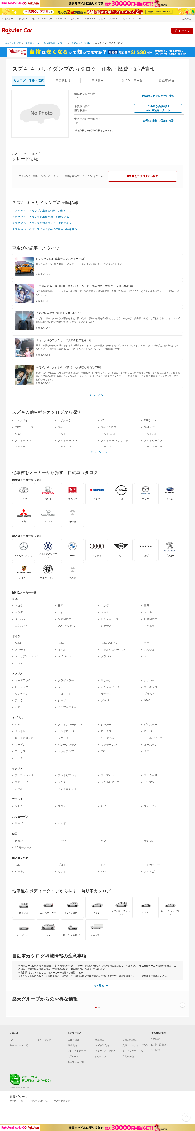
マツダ (19, 612)
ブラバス (106, 656)
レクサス (106, 625)
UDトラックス (66, 625)
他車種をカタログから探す (142, 176)
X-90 (18, 433)
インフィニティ (67, 707)
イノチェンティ (67, 788)
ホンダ (105, 605)
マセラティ (21, 782)
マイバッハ (64, 656)
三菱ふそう (21, 625)
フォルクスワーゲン (113, 649)
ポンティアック (110, 687)
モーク (19, 757)
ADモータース (23, 847)
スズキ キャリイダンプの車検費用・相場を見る (40, 216)
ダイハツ (20, 619)
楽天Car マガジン (77, 1056)
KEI (103, 420)
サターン (106, 680)
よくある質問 (44, 1040)
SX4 (60, 427)
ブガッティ (150, 806)
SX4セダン (150, 427)
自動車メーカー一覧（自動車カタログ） (45, 43)
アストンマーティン (70, 724)
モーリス (20, 751)
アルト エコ (108, 433)
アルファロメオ (24, 775)
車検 (97, 80)
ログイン (184, 30)
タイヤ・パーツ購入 (105, 1051)
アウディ (20, 649)
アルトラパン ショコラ (114, 440)
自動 (166, 80)
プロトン (63, 864)
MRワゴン (150, 420)
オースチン (150, 744)
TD (103, 864)
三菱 (146, 605)
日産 (60, 605)
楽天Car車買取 (130, 1040)
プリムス (149, 693)
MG (103, 751)
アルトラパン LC (68, 440)
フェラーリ (150, 775)
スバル (105, 612)
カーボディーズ (153, 737)
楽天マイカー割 (76, 1062)
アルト (62, 433)
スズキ (148, 612)
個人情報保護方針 (160, 1044)
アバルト (20, 788)
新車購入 (99, 1040)
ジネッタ (63, 737)
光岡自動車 (64, 619)
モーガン (20, 744)
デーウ (62, 840)
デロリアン (64, 693)
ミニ (146, 656)
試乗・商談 (73, 1040)
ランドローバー (67, 731)
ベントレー (21, 731)
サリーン (106, 693)
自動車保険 (128, 1056)
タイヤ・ (132, 80)
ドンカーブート (153, 864)
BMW (61, 642)
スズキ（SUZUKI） (81, 43)
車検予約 (72, 1045)
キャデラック (23, 680)
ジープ (62, 700)
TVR (17, 724)
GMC (147, 700)
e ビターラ (64, 420)
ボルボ (62, 823)
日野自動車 (150, 619)
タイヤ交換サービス (132, 1051)
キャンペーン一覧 (19, 1045)
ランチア (63, 782)
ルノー (105, 806)
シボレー (149, 680)
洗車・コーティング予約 (135, 1045)
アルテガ (20, 662)
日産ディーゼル (110, 619)
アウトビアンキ (67, 775)
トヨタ (19, 605)
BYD (17, 864)
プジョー (63, 806)
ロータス (106, 731)
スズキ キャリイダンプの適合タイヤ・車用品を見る (43, 223)
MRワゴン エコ (24, 427)
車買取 (63, 80)
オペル (62, 649)
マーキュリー (152, 687)
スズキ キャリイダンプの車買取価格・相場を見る (42, 210)
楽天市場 (186, 18)
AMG (18, 642)
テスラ (19, 700)
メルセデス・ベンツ (27, 656)
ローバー (149, 731)
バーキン (20, 871)
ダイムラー (150, 724)
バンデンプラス (67, 744)
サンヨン (149, 840)
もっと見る (96, 395)
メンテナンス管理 (77, 1051)
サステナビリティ (63, 1100)
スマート (149, 642)
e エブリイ (21, 420)
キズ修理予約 (102, 1045)
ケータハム (107, 737)
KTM (104, 871)
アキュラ (149, 625)
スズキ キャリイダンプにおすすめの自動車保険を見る (44, 229)
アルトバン (150, 433)
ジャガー (106, 724)
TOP (12, 1040)
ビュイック (21, 687)
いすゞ (62, 612)
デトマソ (149, 782)
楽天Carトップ (13, 43)
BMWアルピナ (109, 642)
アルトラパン (23, 440)
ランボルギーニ (110, 782)
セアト (62, 871)
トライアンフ (66, 751)
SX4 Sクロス (108, 427)
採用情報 (155, 1050)
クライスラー (66, 680)
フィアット (107, 775)
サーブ (19, 823)
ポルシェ (149, 649)
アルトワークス (153, 440)
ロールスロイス (24, 737)
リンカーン (21, 693)
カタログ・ (28, 80)
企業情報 (155, 1039)
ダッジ (105, 700)
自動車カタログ (103, 1056)
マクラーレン (109, 744)
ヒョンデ (20, 840)
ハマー (19, 707)
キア (103, 840)
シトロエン (21, 806)
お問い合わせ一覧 (38, 1100)
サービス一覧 (16, 1100)
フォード (63, 687)
